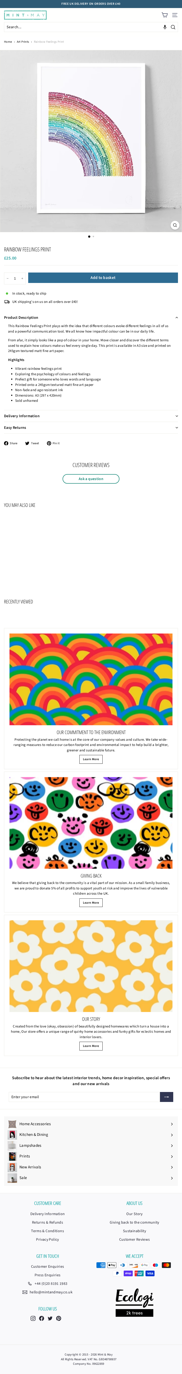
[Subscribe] (166, 1097)
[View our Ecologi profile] (134, 1302)
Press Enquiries (48, 1275)
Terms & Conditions (47, 1231)
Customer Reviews (134, 1239)
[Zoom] (175, 225)
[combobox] (91, 27)
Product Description (21, 317)
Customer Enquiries (47, 1266)
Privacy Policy (47, 1239)
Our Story (134, 1214)
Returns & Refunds (47, 1222)
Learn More (91, 759)
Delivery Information (22, 416)
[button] (165, 27)
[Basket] (164, 15)
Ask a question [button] (91, 478)
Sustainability (134, 1231)
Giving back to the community (134, 1222)
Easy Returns (15, 427)
